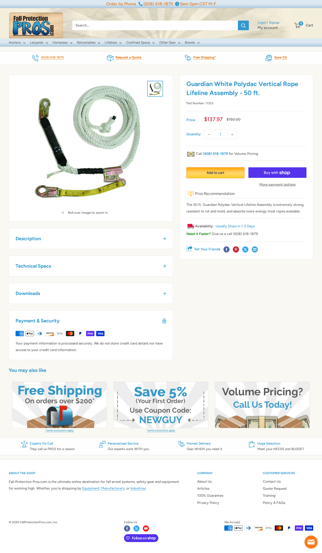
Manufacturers (112, 488)
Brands (190, 42)
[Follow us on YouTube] (146, 528)
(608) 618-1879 (52, 57)
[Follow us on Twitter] (136, 528)
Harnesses (60, 42)
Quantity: (194, 134)
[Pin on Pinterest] (236, 249)
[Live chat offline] (311, 542)
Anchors (15, 42)
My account (268, 27)
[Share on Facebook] (226, 249)
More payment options (277, 185)
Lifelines (111, 42)
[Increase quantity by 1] (232, 134)
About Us (204, 481)
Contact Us (272, 481)
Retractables (86, 42)
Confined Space (138, 42)
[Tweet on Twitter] (245, 249)
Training (269, 495)
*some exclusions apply (59, 430)
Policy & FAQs (274, 503)
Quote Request (275, 488)
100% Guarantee (210, 495)
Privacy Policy (208, 503)
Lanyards (36, 42)
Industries (138, 488)
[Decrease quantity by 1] (209, 134)
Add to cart (215, 173)
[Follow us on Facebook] (127, 528)
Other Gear (167, 42)
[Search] (243, 25)
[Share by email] (255, 249)
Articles (203, 488)
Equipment (90, 488)
